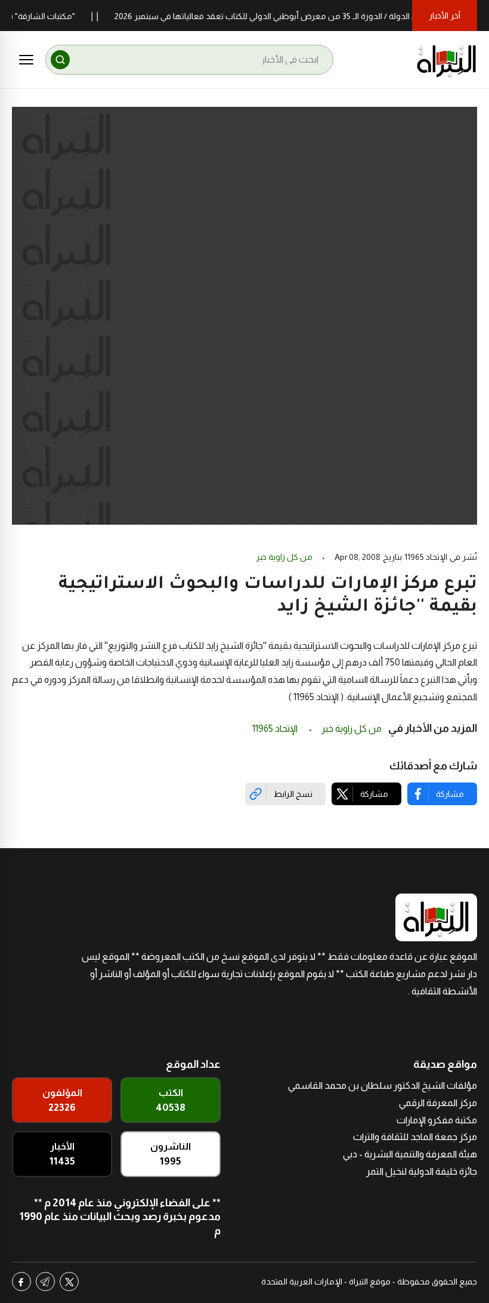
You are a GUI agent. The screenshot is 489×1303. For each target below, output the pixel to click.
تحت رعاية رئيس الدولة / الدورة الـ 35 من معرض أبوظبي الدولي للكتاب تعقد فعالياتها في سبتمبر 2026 (301, 16)
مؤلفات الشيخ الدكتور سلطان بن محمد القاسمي (382, 1085)
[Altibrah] (446, 59)
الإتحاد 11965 (275, 728)
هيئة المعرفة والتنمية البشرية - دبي (410, 1154)
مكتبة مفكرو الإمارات (437, 1120)
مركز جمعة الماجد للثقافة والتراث (415, 1137)
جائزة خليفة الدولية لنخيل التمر (421, 1171)
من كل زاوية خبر (284, 557)
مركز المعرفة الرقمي (438, 1103)
